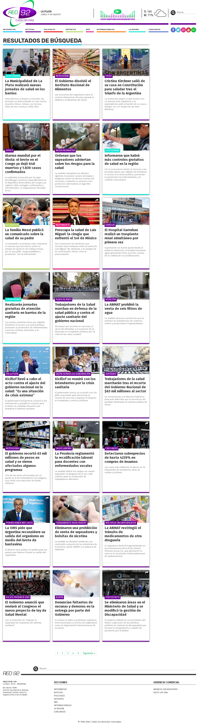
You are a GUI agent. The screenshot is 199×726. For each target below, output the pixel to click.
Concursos (154, 29)
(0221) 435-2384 (160, 692)
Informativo (9, 29)
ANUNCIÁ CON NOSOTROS (165, 689)
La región (134, 29)
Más (88, 29)
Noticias (29, 29)
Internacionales (106, 29)
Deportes (71, 29)
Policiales (49, 29)
